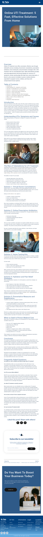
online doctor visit (12, 193)
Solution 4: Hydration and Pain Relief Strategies (17, 94)
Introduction (9, 85)
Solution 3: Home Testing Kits (13, 92)
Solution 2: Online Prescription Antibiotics (16, 91)
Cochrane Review (30, 313)
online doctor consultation (31, 271)
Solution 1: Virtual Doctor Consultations (16, 90)
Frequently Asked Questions (13, 99)
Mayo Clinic (26, 292)
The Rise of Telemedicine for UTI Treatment (16, 88)
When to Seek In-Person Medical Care (15, 96)
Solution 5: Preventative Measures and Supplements (18, 95)
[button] (39, 2)
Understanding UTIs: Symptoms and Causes (16, 87)
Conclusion (9, 98)
